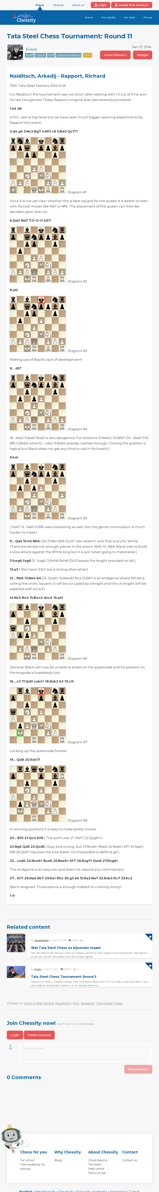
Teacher (58, 5)
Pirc (76, 1003)
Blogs (58, 1160)
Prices (148, 17)
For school (27, 1160)
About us (78, 5)
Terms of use (97, 1173)
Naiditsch (63, 1003)
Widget (142, 55)
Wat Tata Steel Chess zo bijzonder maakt (66, 948)
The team (94, 1164)
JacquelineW (42, 940)
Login (101, 5)
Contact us (129, 1160)
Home (89, 17)
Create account (39, 1035)
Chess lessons (97, 1160)
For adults (109, 17)
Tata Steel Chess (109, 1003)
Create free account (133, 5)
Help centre (96, 1168)
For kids (129, 17)
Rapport (87, 1003)
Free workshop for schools (32, 1166)
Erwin (31, 49)
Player (39, 5)
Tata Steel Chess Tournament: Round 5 (63, 977)
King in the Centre (39, 1003)
